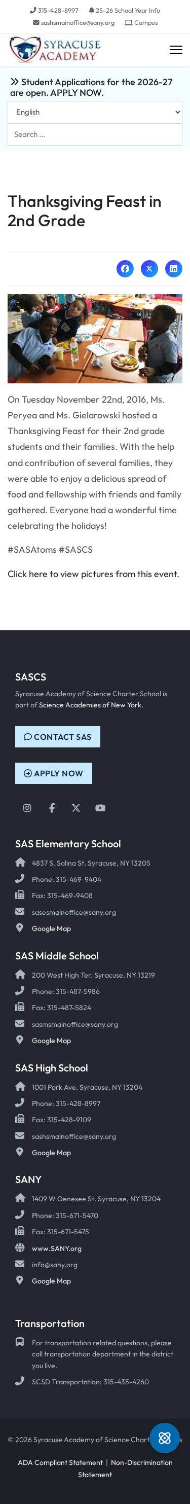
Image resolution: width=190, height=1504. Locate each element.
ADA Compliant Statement (60, 1462)
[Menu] (176, 49)
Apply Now (58, 773)
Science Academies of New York (90, 704)
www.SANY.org (57, 1248)
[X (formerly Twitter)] (149, 268)
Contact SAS (62, 737)
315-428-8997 (58, 10)
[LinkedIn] (173, 268)
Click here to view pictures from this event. (93, 574)
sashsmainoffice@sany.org (78, 22)
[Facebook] (125, 268)
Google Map (51, 928)
